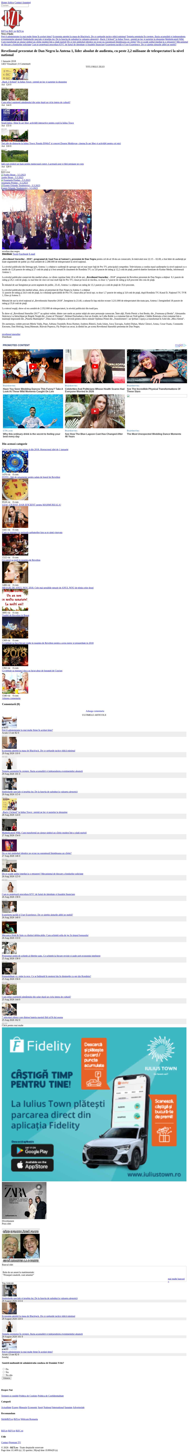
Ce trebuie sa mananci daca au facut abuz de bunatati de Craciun (32, 670)
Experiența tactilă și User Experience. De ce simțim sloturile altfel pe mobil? (140, 44)
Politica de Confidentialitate (51, 1396)
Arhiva (10, 2)
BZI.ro (17, 1419)
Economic (32, 1407)
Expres (15, 1407)
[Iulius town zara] (24, 1218)
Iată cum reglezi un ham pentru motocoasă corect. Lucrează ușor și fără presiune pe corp (42, 164)
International (58, 1407)
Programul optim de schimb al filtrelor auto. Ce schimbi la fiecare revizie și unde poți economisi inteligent (51, 956)
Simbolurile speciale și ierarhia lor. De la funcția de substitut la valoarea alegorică (61, 39)
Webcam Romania (29, 1419)
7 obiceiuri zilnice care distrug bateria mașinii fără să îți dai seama (32, 1017)
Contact (18, 2)
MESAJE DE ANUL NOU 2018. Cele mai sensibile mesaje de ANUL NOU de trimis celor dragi (48, 587)
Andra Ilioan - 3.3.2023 (12, 177)
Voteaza (6, 1378)
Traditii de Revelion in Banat (15, 615)
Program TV (15, 1442)
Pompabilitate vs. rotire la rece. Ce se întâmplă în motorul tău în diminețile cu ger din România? (46, 976)
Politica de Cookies (28, 1396)
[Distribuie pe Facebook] (2, 87)
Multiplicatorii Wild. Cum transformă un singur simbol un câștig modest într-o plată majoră (44, 832)
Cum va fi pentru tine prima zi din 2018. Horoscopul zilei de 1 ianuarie (35, 449)
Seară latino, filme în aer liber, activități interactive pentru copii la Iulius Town (37, 123)
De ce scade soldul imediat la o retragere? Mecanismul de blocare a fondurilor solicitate (42, 873)
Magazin (23, 1407)
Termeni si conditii (10, 1396)
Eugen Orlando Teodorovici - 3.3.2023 (19, 188)
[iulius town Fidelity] (94, 1180)
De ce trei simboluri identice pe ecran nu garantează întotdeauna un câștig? (102, 42)
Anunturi (26, 2)
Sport (40, 1407)
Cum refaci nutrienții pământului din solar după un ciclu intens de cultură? (35, 102)
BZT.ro (4, 31)
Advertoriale (78, 1407)
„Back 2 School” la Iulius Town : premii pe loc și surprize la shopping (132, 39)
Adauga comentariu (11, 698)
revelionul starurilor (11, 334)
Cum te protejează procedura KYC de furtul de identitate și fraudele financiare (68, 44)
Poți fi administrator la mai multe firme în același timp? (26, 36)
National (47, 1407)
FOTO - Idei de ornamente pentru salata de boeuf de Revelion (31, 477)
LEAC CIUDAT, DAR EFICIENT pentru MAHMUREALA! (31, 504)
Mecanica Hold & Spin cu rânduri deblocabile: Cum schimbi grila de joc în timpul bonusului (45, 935)
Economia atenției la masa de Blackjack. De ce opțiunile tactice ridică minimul (89, 36)
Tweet (15, 254)
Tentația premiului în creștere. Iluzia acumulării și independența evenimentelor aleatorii (42, 771)
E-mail (32, 254)
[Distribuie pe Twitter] (5, 87)
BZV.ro (20, 31)
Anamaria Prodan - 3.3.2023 (14, 183)
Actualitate (6, 1407)
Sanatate (68, 1407)
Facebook (23, 254)
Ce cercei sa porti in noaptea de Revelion (21, 560)
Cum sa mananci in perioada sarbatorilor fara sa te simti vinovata (32, 532)
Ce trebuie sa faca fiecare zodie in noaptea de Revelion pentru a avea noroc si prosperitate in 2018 (48, 643)
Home (4, 2)
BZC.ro (12, 31)
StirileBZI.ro (7, 1419)
